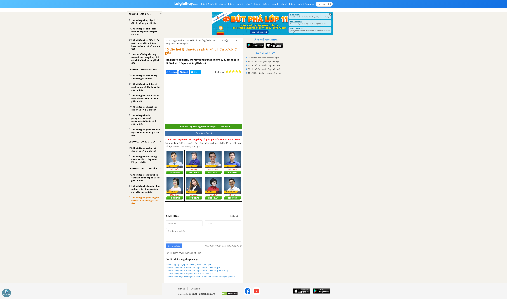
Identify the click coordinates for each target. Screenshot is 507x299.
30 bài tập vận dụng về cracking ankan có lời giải (189, 264)
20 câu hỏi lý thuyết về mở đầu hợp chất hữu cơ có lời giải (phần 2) (197, 270)
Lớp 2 (292, 4)
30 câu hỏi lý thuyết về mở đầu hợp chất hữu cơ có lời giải (193, 267)
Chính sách (195, 288)
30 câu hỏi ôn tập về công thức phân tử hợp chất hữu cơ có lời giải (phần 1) (265, 69)
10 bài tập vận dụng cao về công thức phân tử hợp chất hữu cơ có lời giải (265, 73)
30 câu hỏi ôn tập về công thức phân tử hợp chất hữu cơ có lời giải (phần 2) (201, 276)
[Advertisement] (203, 100)
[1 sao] (227, 71)
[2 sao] (230, 71)
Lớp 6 (257, 4)
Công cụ (309, 4)
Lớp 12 (205, 4)
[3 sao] (233, 71)
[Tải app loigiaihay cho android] (255, 45)
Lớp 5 (266, 4)
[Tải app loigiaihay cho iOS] (274, 45)
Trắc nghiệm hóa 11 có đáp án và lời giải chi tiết (191, 40)
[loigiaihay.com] (186, 5)
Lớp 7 (249, 4)
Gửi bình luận (174, 246)
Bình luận (173, 72)
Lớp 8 (240, 4)
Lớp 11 (214, 4)
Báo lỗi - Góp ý (204, 133)
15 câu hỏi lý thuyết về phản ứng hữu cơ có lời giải (201, 51)
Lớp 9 (231, 4)
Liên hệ (181, 288)
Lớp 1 (301, 4)
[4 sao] (236, 71)
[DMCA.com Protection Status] (230, 294)
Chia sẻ (185, 72)
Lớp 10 (222, 4)
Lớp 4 (275, 4)
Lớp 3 (283, 4)
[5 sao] (239, 71)
